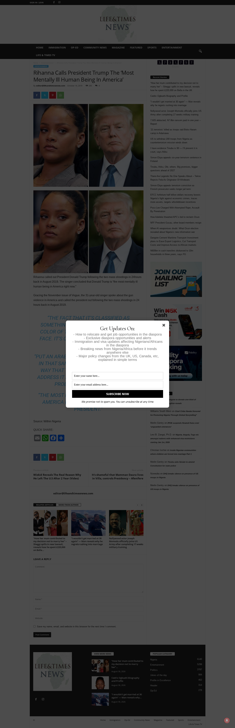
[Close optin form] (164, 326)
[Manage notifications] (227, 720)
